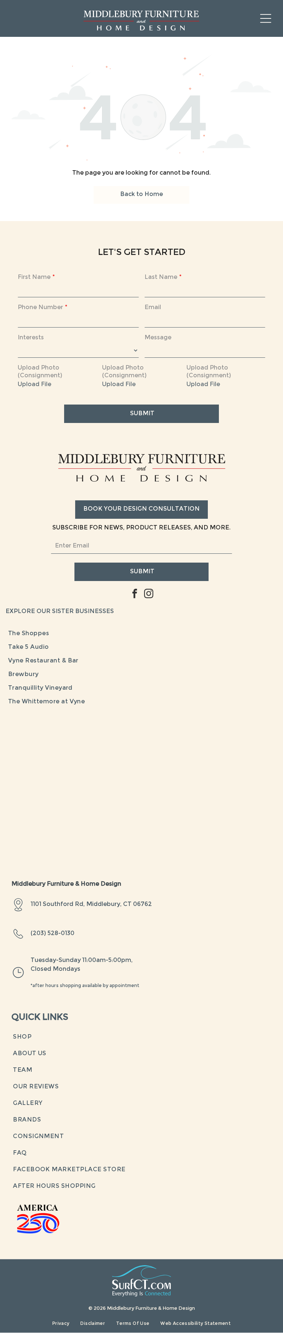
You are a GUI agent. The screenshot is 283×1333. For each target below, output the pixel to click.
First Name (34, 277)
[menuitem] (141, 634)
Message (157, 338)
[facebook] (134, 594)
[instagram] (149, 594)
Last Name (160, 277)
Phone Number (40, 307)
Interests (31, 338)
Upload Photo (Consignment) (40, 371)
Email (152, 307)
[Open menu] (265, 18)
